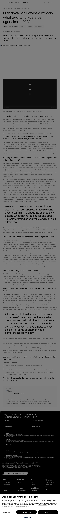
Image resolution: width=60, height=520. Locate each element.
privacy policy (25, 506)
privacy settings (42, 504)
